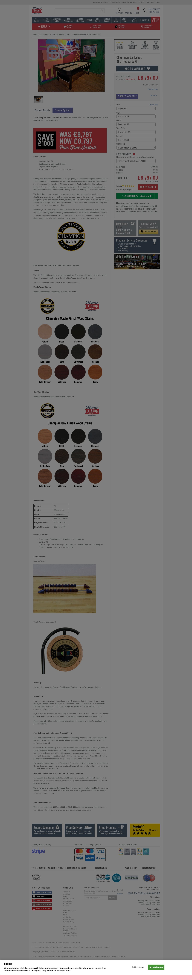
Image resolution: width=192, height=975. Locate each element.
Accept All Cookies (156, 967)
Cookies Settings (138, 967)
